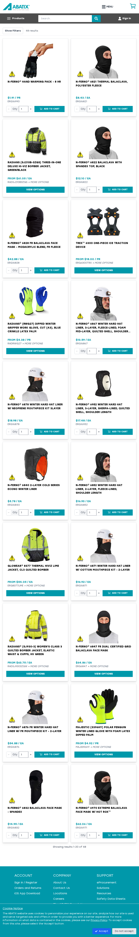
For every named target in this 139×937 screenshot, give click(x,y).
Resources (104, 893)
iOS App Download (27, 893)
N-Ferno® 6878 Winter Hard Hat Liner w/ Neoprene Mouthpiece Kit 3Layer (35, 406)
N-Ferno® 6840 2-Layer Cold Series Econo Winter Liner (34, 487)
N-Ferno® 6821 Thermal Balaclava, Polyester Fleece (102, 83)
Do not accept (124, 931)
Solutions (103, 888)
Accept (103, 931)
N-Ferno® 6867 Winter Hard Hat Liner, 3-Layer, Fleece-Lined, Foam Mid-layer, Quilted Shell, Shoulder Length (102, 327)
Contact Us (61, 888)
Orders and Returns (27, 888)
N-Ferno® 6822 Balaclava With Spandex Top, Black (99, 164)
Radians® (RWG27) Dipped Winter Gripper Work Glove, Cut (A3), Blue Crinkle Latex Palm (34, 327)
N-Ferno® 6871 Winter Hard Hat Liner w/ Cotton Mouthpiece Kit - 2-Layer (103, 567)
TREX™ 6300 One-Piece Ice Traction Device (102, 245)
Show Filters (13, 30)
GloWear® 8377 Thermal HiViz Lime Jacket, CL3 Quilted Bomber (33, 567)
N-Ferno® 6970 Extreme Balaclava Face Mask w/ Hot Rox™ (101, 809)
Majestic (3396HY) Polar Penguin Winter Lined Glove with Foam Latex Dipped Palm (103, 731)
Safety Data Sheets (111, 898)
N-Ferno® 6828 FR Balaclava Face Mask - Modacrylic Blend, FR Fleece (34, 245)
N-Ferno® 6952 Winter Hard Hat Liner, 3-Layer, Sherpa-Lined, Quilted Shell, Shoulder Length (103, 408)
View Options (35, 189)
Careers (58, 898)
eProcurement (106, 882)
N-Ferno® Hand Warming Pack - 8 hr (34, 81)
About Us (59, 882)
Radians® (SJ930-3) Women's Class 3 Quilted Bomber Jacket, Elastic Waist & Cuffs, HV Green (35, 650)
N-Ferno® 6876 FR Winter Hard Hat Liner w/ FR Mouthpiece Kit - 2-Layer (34, 729)
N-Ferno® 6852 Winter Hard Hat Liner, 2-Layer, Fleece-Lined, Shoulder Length (99, 489)
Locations (60, 893)
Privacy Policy (99, 920)
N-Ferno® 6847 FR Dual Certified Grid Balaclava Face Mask (103, 648)
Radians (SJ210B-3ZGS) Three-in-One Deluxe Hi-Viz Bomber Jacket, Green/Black (34, 166)
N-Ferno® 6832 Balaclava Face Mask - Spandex (35, 809)
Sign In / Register (25, 882)
